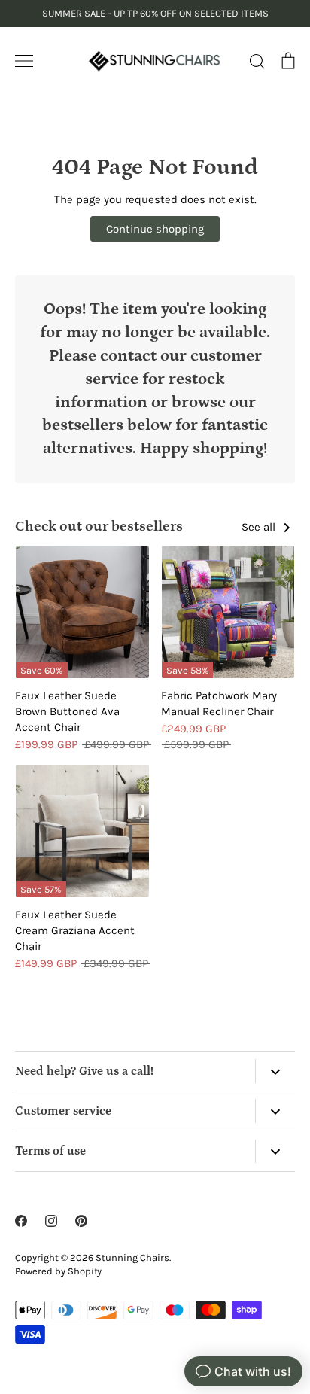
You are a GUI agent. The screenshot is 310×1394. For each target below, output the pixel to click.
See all (260, 527)
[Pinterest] (81, 1221)
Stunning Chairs (132, 1257)
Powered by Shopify (58, 1271)
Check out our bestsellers (99, 526)
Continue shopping (155, 229)
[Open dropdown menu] (275, 1070)
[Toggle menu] (24, 61)
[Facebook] (21, 1221)
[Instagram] (51, 1221)
